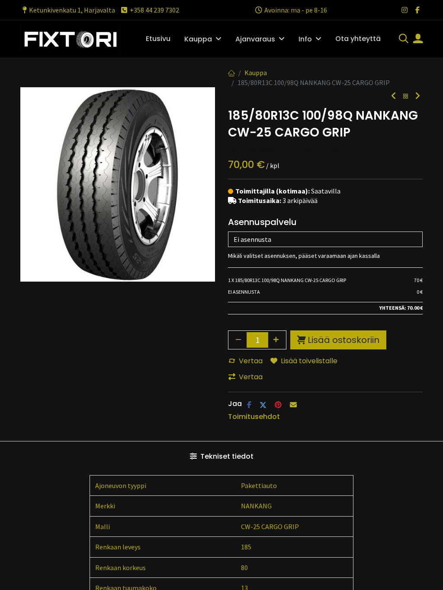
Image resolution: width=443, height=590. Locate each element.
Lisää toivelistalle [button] (309, 361)
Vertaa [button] (251, 361)
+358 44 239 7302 (154, 10)
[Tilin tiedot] (418, 39)
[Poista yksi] (238, 340)
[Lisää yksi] (276, 340)
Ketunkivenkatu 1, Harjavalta (72, 10)
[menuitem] (158, 39)
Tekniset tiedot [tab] (226, 456)
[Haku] (403, 39)
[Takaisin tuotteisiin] (406, 96)
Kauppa (255, 72)
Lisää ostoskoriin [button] (343, 340)
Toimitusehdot (254, 417)
